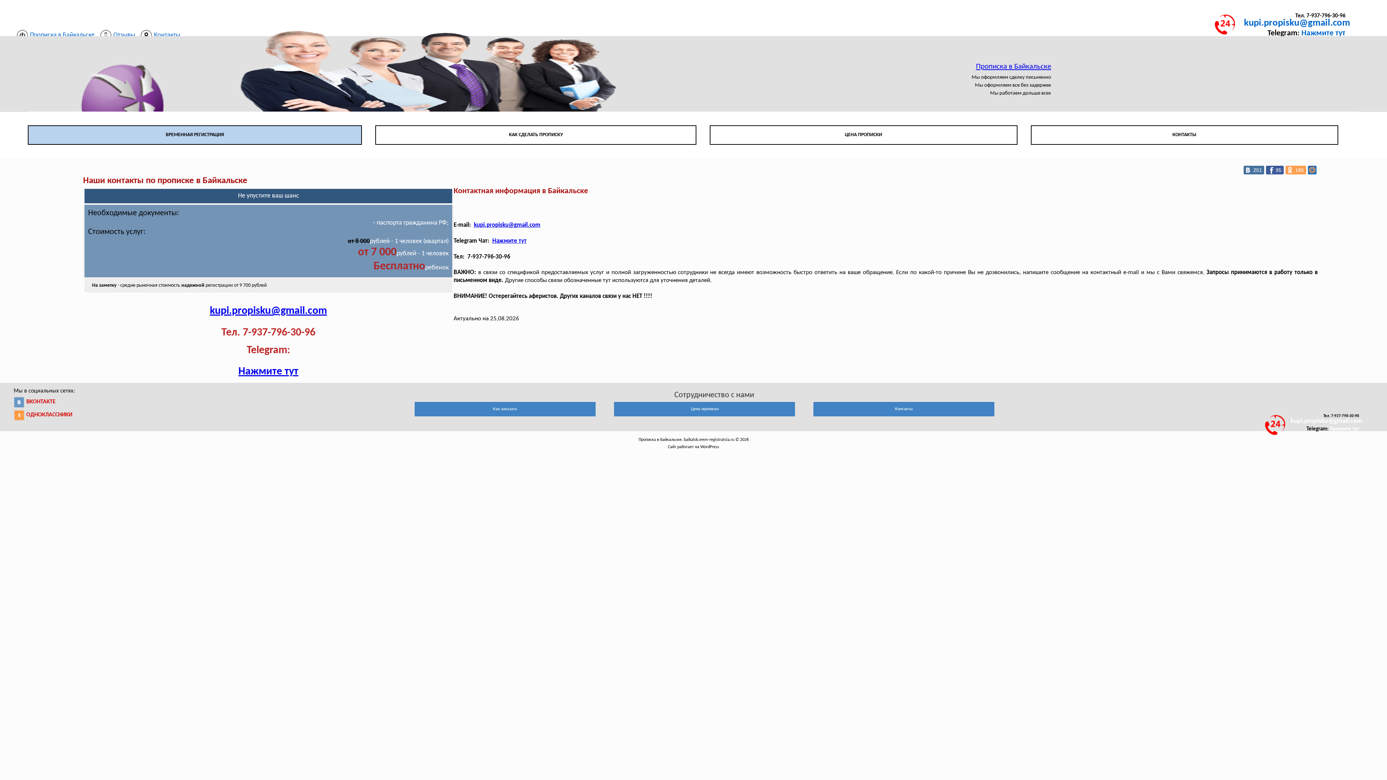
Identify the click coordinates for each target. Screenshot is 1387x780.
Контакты (1184, 135)
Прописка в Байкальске (1013, 66)
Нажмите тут (1323, 33)
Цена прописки (863, 135)
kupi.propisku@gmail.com (1297, 23)
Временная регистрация (195, 135)
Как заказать (505, 409)
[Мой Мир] (1312, 170)
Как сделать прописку (536, 135)
